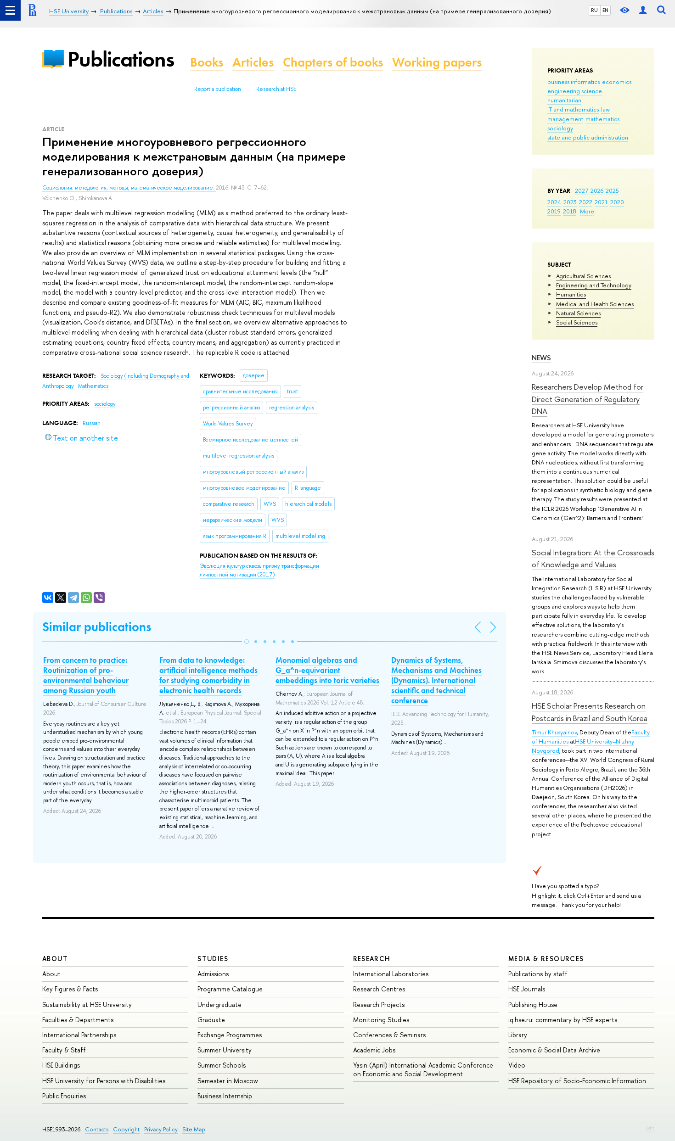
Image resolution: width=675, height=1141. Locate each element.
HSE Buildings (61, 1065)
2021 (601, 202)
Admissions (213, 973)
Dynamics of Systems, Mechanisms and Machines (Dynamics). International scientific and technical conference (436, 680)
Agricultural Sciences (583, 276)
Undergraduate (219, 1004)
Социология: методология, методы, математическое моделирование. (129, 187)
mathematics (602, 119)
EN (605, 10)
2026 (597, 190)
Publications (121, 59)
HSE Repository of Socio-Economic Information (577, 1080)
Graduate (211, 1019)
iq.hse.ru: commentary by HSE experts (562, 1019)
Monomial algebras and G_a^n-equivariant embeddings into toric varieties (327, 670)
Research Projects (379, 1004)
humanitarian (564, 100)
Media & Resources (546, 958)
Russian (92, 423)
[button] (246, 641)
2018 (569, 211)
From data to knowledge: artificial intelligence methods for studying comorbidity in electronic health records (208, 675)
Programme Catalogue (230, 988)
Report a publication (217, 89)
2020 (617, 202)
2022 (585, 202)
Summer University (224, 1050)
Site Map (193, 1129)
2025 (612, 190)
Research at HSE (276, 89)
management (565, 119)
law (605, 109)
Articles (253, 62)
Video (516, 1065)
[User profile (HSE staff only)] (643, 10)
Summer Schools (221, 1065)
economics (616, 82)
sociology (560, 128)
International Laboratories (390, 973)
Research (372, 958)
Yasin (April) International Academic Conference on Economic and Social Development (423, 1069)
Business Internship (224, 1095)
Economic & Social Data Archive (554, 1050)
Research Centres (379, 988)
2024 (554, 202)
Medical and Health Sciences (595, 304)
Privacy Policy (161, 1129)
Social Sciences (576, 322)
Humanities (571, 294)
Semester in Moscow (227, 1080)
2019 (554, 211)
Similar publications (96, 627)
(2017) (259, 570)
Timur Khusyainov (554, 732)
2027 (581, 190)
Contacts (96, 1129)
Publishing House (532, 1004)
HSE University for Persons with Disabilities (103, 1080)
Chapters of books (333, 62)
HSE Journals (526, 988)
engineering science (574, 91)
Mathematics (93, 386)
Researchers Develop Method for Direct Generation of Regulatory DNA (587, 398)
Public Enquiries (64, 1095)
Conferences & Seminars (389, 1034)
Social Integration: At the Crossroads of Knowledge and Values (593, 558)
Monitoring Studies (381, 1019)
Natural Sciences (578, 313)
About (55, 958)
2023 (570, 202)
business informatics (573, 82)
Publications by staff (538, 973)
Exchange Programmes (229, 1034)
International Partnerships (79, 1034)
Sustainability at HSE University (87, 1004)
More (587, 211)
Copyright (126, 1129)
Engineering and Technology (593, 285)
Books (206, 62)
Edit (650, 1127)
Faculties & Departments (77, 1019)
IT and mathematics (573, 109)
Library (517, 1034)
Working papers (437, 62)
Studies (212, 958)
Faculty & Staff (64, 1050)
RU (594, 10)
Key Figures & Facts (70, 988)
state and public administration (587, 137)
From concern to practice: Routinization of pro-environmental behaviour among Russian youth (86, 675)
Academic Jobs (374, 1050)
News (541, 358)
